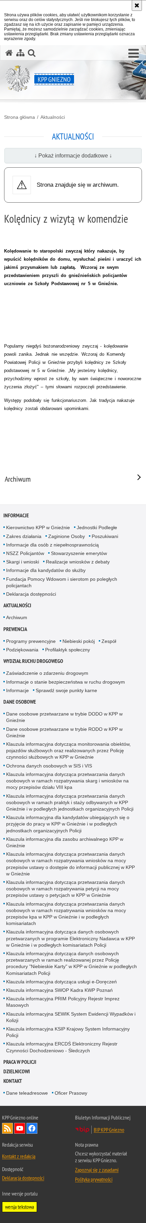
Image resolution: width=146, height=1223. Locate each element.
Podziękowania (22, 649)
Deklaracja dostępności (31, 594)
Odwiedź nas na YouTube (19, 1128)
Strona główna (19, 117)
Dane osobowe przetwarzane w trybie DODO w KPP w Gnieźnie (64, 717)
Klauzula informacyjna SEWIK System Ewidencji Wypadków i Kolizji (70, 1017)
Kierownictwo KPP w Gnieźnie (38, 527)
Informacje (16, 515)
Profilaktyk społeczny (67, 649)
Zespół (109, 641)
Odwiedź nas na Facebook (31, 1128)
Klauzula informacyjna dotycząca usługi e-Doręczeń (61, 981)
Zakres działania (23, 536)
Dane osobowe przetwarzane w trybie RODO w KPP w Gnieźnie (64, 732)
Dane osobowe (19, 701)
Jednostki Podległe (97, 527)
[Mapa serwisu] (20, 53)
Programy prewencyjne (31, 641)
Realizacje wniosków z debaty (78, 561)
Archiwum (16, 617)
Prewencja (15, 629)
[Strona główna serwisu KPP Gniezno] (9, 53)
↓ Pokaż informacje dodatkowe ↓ (73, 156)
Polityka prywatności (93, 1179)
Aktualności (52, 117)
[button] (133, 54)
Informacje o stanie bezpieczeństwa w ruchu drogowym (65, 682)
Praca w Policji (19, 1062)
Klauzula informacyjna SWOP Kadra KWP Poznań (59, 990)
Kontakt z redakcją (18, 1156)
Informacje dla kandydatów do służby (46, 570)
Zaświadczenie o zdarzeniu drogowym (47, 673)
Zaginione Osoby (66, 536)
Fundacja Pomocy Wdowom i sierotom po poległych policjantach (61, 582)
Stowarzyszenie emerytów (79, 553)
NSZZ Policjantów (25, 553)
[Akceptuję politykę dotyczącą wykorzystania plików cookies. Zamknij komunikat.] (137, 5)
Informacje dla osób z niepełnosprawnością (52, 545)
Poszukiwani (105, 536)
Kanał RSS (7, 1128)
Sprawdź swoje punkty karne (66, 690)
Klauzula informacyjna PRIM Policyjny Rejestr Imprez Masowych (63, 1002)
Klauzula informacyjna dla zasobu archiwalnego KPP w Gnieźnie (64, 842)
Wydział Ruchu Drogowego (33, 661)
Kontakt (12, 1081)
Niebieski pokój (78, 641)
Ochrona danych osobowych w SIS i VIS (49, 765)
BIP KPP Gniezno (109, 1129)
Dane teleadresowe (27, 1093)
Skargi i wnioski (22, 561)
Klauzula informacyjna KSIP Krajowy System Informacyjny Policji (68, 1032)
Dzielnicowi (16, 1071)
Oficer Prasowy (71, 1093)
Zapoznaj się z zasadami (96, 1169)
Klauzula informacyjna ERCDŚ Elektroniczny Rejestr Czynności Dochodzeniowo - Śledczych (61, 1047)
